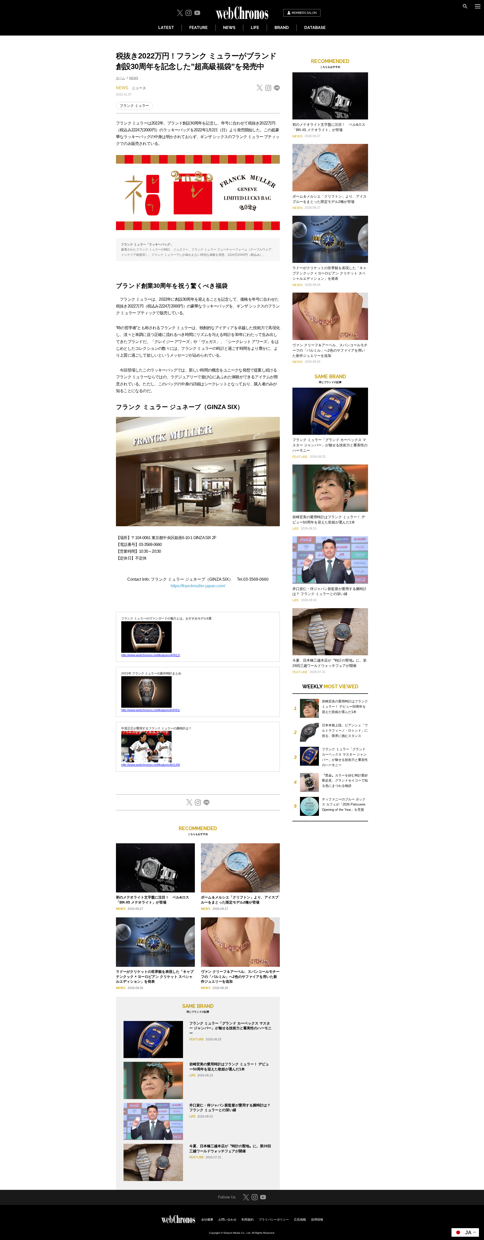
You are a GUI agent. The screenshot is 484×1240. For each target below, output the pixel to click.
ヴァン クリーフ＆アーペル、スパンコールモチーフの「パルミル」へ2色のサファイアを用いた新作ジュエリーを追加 (240, 976)
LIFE (255, 27)
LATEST (166, 27)
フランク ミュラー (134, 106)
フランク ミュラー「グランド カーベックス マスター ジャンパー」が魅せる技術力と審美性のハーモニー (230, 1028)
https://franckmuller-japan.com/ (198, 586)
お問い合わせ (227, 1219)
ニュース (139, 88)
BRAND (282, 27)
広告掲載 (300, 1219)
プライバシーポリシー (274, 1219)
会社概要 (207, 1219)
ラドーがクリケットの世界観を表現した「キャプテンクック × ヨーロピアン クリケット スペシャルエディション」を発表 (155, 976)
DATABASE (315, 27)
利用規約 (247, 1219)
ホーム (120, 78)
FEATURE (198, 27)
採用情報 (317, 1219)
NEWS (229, 27)
